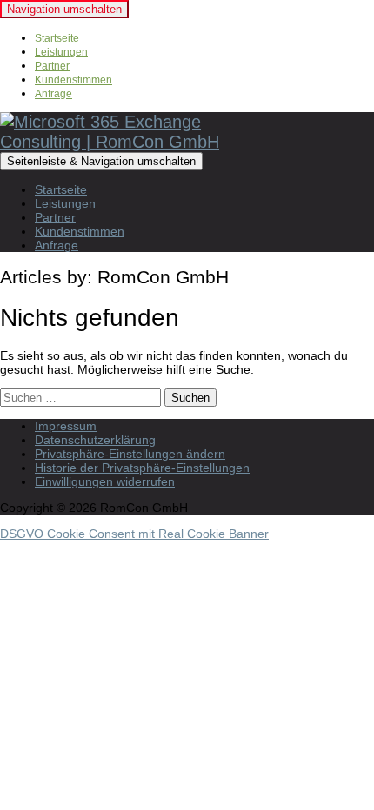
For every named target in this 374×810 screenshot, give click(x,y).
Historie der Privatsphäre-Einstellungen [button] (142, 468)
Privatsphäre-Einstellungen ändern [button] (130, 454)
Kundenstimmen (73, 80)
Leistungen (61, 52)
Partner (52, 66)
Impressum (66, 426)
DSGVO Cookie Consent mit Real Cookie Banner (134, 534)
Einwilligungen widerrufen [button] (105, 481)
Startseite (57, 38)
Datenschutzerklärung (95, 440)
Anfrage (53, 94)
